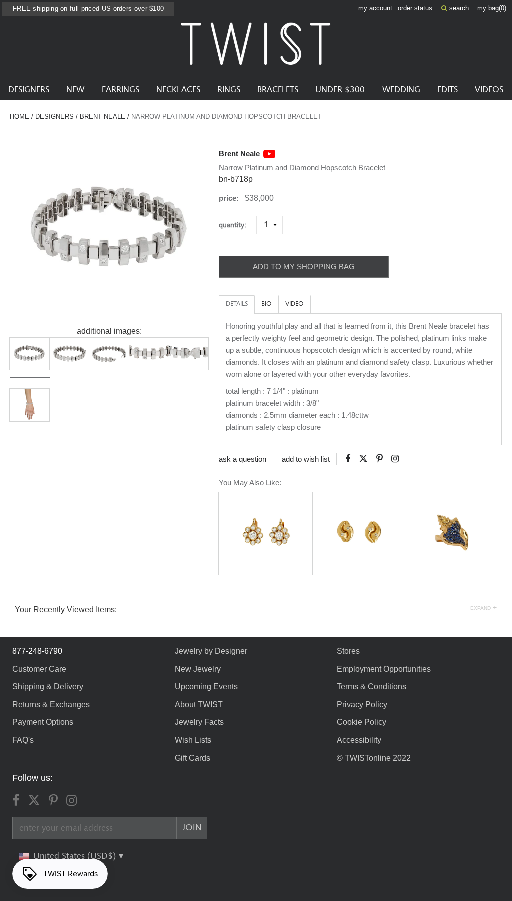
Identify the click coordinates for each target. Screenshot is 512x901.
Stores (348, 651)
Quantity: (236, 225)
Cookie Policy (361, 722)
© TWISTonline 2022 (374, 758)
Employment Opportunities (384, 669)
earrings (121, 90)
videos (489, 90)
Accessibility (359, 740)
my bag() (492, 8)
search (458, 8)
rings (229, 90)
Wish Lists (193, 740)
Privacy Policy (362, 704)
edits (448, 90)
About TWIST (199, 704)
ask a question (242, 459)
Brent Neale (103, 116)
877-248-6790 (37, 651)
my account (375, 8)
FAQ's (23, 740)
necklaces (178, 90)
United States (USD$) (76, 856)
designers (29, 90)
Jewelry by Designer (211, 651)
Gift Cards (192, 758)
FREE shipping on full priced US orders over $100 (88, 8)
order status (415, 8)
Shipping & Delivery (48, 686)
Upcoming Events (206, 686)
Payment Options (43, 722)
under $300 (340, 90)
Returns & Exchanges (51, 704)
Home (20, 116)
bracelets (278, 90)
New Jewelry (198, 669)
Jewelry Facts (199, 722)
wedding (401, 90)
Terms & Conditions (371, 686)
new (75, 90)
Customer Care (39, 669)
